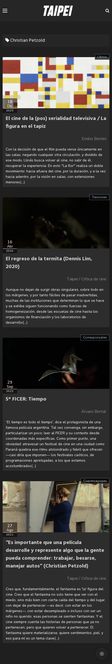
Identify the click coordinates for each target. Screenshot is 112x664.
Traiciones (99, 197)
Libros (102, 57)
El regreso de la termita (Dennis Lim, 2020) (49, 263)
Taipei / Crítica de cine (86, 279)
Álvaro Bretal (93, 411)
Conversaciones (95, 481)
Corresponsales (95, 337)
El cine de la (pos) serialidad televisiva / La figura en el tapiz (56, 122)
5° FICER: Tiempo (26, 399)
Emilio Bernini (94, 139)
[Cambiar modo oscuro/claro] (101, 653)
